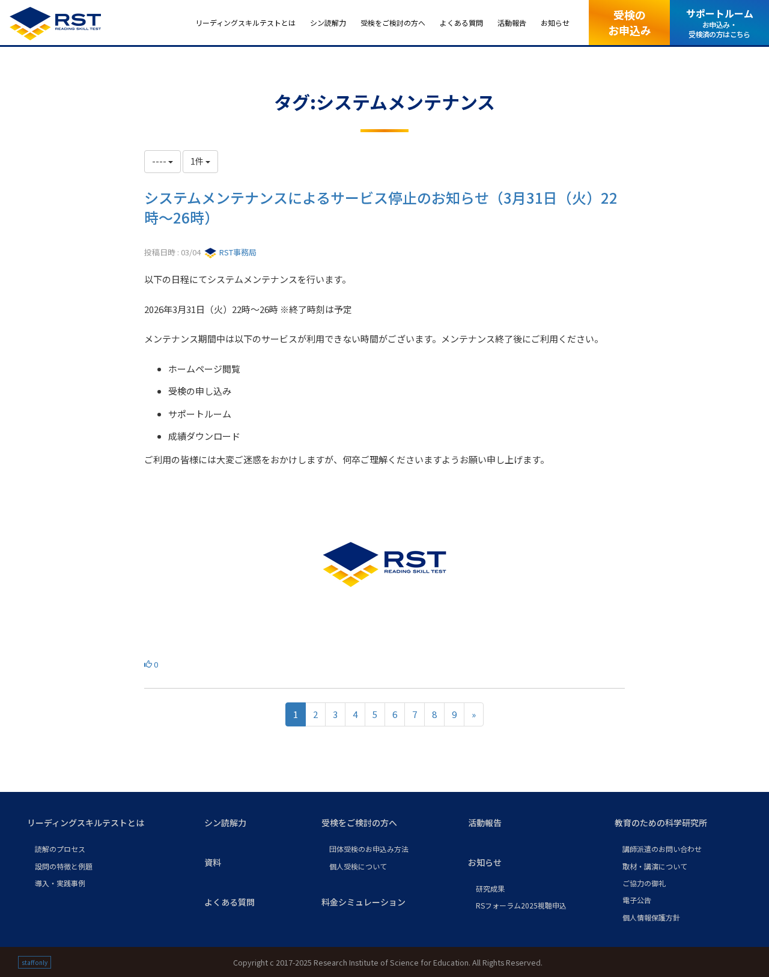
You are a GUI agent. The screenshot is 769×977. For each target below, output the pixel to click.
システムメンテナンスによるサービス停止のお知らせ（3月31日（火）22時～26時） (381, 207)
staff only (34, 962)
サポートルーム (719, 22)
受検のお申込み (629, 22)
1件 (197, 161)
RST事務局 (237, 252)
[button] (106, 823)
